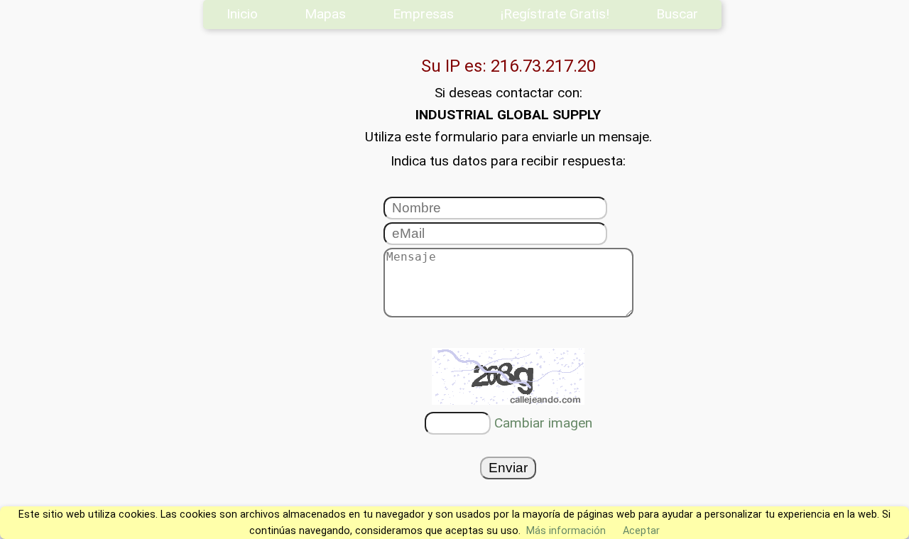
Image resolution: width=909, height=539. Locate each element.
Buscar (677, 14)
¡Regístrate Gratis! (555, 14)
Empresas (423, 14)
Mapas (325, 14)
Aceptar (641, 531)
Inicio (242, 14)
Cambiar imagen (543, 423)
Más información (566, 531)
